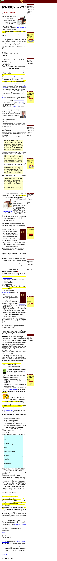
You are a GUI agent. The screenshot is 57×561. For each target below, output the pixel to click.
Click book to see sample (22, 304)
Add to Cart (30, 39)
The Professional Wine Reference (19, 100)
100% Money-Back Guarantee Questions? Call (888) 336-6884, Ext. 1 (31, 101)
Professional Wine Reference (14, 36)
